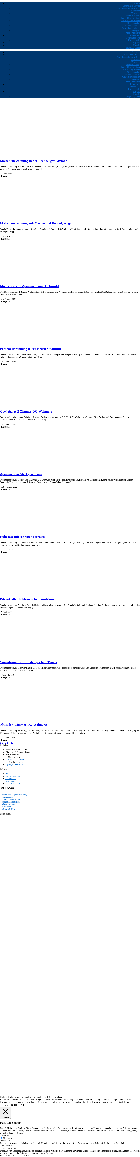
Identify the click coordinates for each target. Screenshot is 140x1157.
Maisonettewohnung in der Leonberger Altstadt (33, 161)
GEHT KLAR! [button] (18, 1105)
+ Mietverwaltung (7, 804)
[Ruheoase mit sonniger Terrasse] (31, 531)
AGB (7, 773)
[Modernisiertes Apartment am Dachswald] (31, 280)
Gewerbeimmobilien (131, 28)
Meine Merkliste (133, 33)
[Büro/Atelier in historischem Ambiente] (31, 593)
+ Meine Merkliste (8, 809)
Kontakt (136, 45)
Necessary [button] (4, 1135)
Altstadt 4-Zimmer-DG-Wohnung (23, 724)
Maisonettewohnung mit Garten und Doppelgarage (35, 223)
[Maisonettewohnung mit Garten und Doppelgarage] (31, 217)
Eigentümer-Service (131, 6)
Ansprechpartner (133, 47)
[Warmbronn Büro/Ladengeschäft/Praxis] (31, 656)
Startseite (136, 3)
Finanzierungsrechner (130, 20)
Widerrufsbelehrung (14, 783)
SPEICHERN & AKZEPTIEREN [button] (15, 1156)
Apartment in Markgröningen (21, 474)
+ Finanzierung (6, 797)
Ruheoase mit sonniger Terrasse (22, 536)
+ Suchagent (5, 807)
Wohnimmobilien (132, 25)
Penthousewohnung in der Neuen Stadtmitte (31, 349)
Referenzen (135, 35)
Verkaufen (135, 11)
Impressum (10, 781)
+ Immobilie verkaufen (10, 799)
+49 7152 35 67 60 (15, 759)
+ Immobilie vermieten (10, 802)
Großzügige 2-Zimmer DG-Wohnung (26, 411)
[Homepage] (19, 113)
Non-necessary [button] (6, 1145)
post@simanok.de (15, 764)
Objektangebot (133, 23)
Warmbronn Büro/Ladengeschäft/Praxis (28, 662)
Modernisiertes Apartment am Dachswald (29, 286)
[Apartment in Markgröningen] (31, 468)
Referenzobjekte (133, 38)
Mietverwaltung (133, 15)
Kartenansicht (134, 40)
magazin (136, 43)
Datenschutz (10, 778)
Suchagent (135, 30)
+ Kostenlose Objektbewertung (13, 794)
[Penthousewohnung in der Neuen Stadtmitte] (31, 343)
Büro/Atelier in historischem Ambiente (27, 599)
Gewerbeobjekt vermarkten (128, 8)
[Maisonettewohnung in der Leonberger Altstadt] (31, 155)
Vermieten (135, 13)
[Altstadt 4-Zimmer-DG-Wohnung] (31, 719)
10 (12, 742)
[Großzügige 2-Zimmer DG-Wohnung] (31, 405)
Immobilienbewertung (130, 18)
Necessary (7, 1138)
